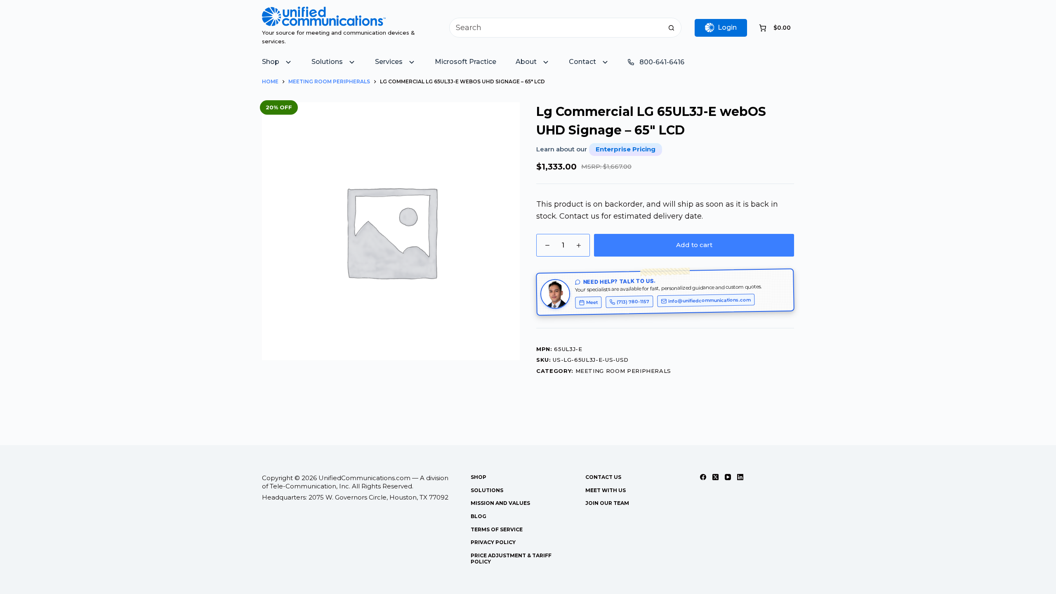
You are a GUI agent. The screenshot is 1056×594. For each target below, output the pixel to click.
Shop (478, 477)
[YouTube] (728, 477)
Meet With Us (605, 490)
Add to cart (694, 245)
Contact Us (603, 477)
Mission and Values (500, 503)
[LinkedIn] (740, 477)
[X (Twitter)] (715, 477)
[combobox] (556, 28)
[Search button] (671, 27)
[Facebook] (703, 477)
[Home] (324, 12)
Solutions (487, 490)
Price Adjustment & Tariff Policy (511, 558)
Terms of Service (497, 529)
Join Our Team (607, 503)
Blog (478, 516)
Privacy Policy (493, 542)
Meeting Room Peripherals (623, 371)
